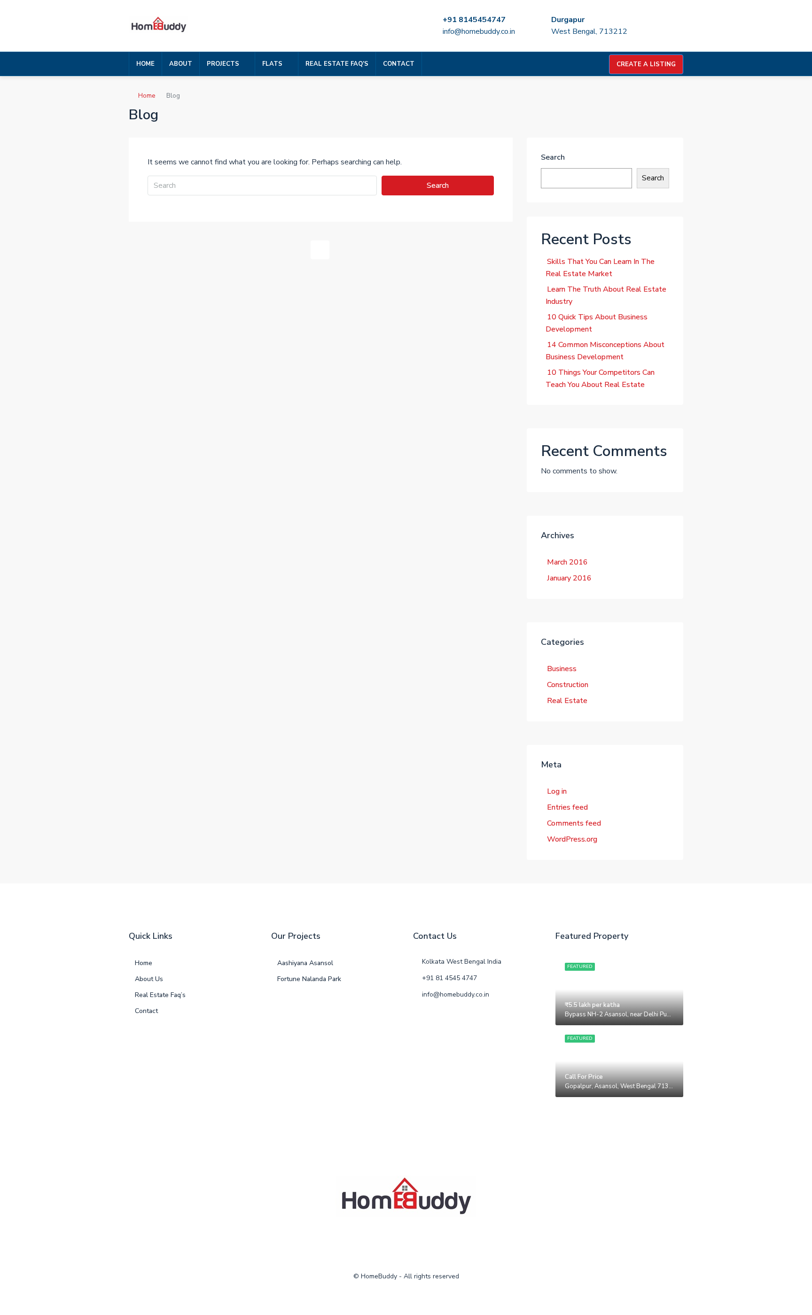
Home (145, 64)
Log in (557, 791)
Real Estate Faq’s (336, 64)
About (180, 64)
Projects (223, 64)
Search (438, 185)
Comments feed (574, 823)
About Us (149, 979)
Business (562, 669)
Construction (567, 685)
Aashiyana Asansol (305, 963)
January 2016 (569, 578)
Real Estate (567, 701)
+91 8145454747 (474, 20)
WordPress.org (572, 839)
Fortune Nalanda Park (309, 979)
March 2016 (567, 562)
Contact (398, 64)
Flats (272, 64)
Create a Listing (646, 64)
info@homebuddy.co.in (479, 31)
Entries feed (567, 807)
